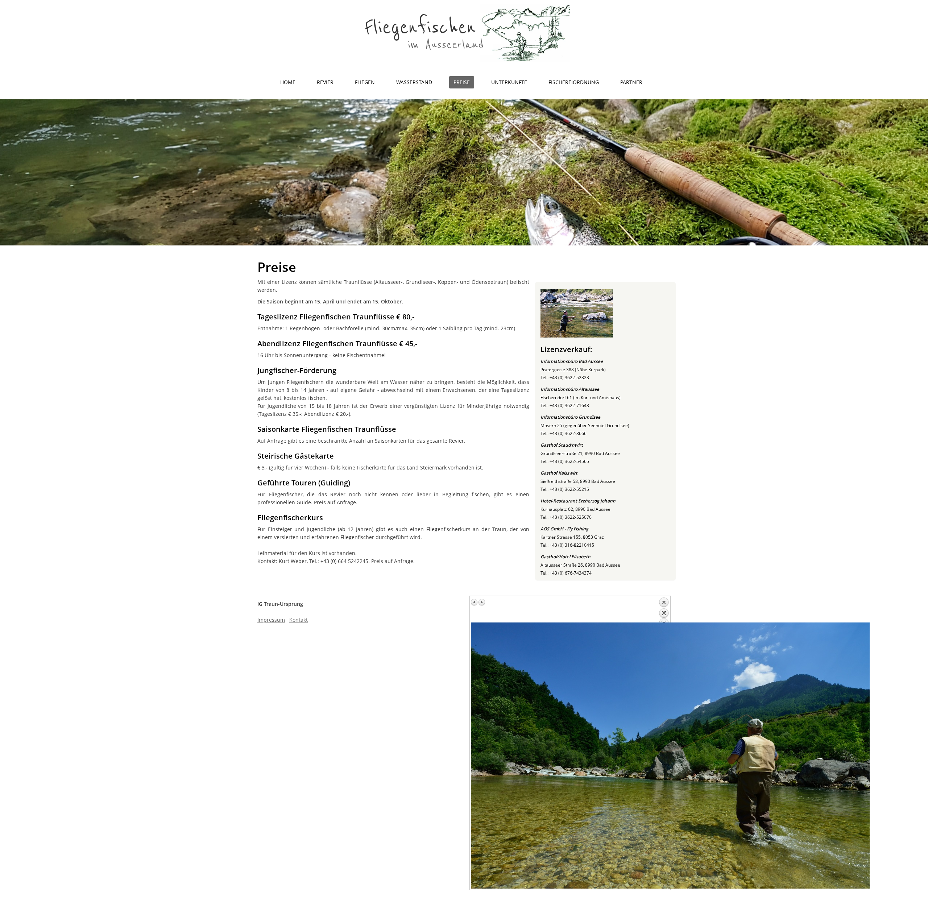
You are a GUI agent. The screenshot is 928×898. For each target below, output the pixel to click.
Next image (481, 602)
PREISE (461, 82)
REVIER (325, 82)
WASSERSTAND (414, 82)
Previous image (474, 602)
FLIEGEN (365, 82)
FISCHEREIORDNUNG (573, 82)
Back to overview (663, 609)
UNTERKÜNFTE (509, 82)
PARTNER (631, 82)
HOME (287, 82)
